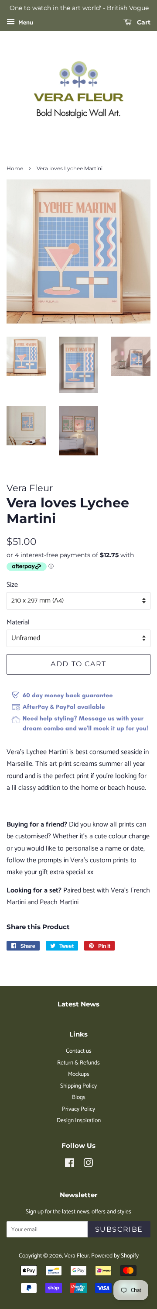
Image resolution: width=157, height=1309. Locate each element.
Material (18, 622)
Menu (25, 23)
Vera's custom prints (99, 860)
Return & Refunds (78, 1063)
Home (15, 168)
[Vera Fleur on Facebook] (70, 1165)
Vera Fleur (76, 1256)
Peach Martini (59, 902)
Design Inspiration (79, 1120)
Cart (142, 22)
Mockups (78, 1074)
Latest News (78, 1004)
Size (12, 585)
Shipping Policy (78, 1086)
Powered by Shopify (115, 1256)
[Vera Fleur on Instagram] (88, 1165)
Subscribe (119, 1229)
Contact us (79, 1051)
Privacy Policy (78, 1109)
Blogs (78, 1097)
